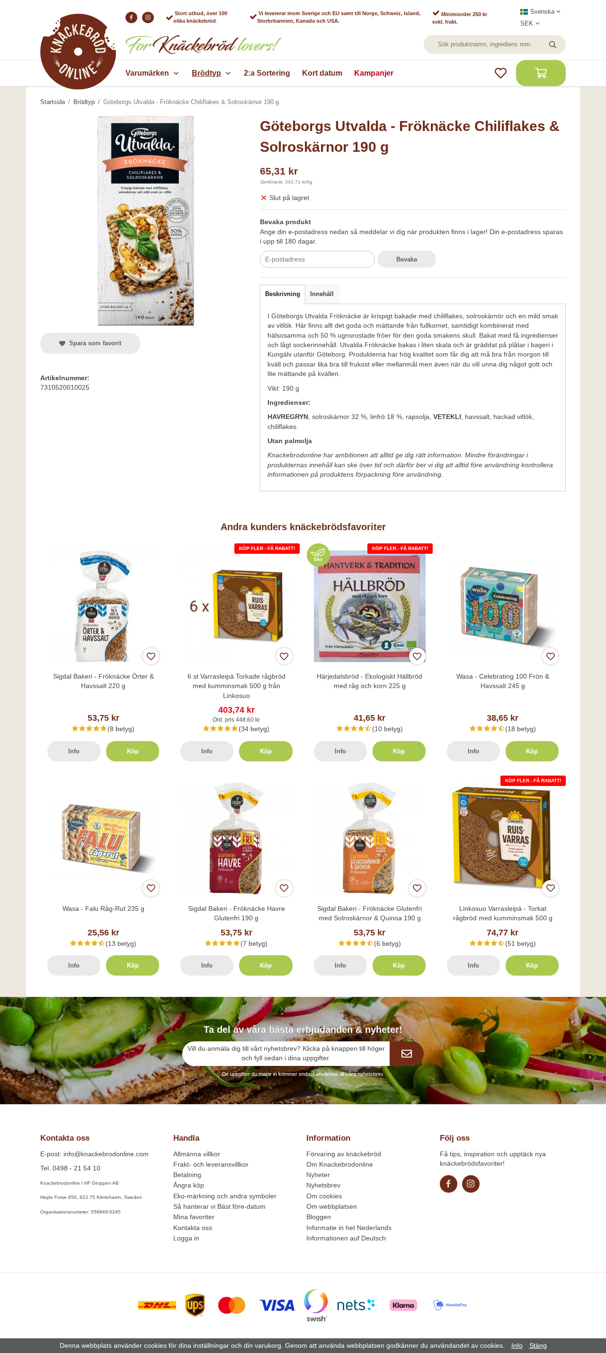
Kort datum (322, 73)
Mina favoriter (193, 1217)
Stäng (538, 1345)
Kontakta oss (192, 1227)
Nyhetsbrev (323, 1185)
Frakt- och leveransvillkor (211, 1164)
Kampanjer (373, 73)
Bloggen (318, 1217)
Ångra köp (188, 1185)
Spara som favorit (93, 343)
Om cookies (324, 1196)
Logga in (186, 1238)
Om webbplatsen (331, 1206)
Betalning (187, 1174)
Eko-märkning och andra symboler (224, 1196)
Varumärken (147, 73)
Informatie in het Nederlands (349, 1227)
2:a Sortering (267, 73)
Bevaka (406, 259)
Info (74, 751)
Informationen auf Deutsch (346, 1238)
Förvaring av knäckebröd (343, 1154)
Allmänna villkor (196, 1154)
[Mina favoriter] (501, 73)
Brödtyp (206, 73)
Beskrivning (282, 293)
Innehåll (322, 293)
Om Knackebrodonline (339, 1164)
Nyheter (318, 1174)
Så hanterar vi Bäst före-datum (219, 1206)
